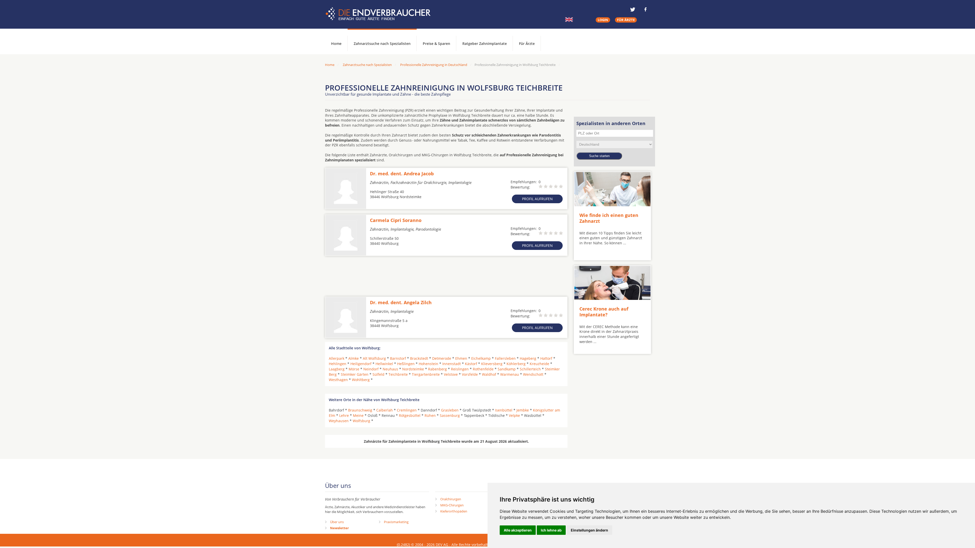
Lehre (344, 415)
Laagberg (337, 369)
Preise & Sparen (436, 43)
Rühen (430, 415)
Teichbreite (398, 374)
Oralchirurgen (450, 499)
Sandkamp (507, 369)
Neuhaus (390, 369)
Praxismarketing (396, 522)
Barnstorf (398, 358)
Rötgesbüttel (409, 415)
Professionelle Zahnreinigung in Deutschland (433, 64)
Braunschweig (360, 410)
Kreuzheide (539, 363)
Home (329, 64)
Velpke (514, 415)
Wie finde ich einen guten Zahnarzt (608, 218)
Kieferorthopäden (453, 511)
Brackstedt (419, 358)
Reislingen (460, 369)
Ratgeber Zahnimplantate (484, 43)
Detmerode (441, 358)
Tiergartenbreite (426, 374)
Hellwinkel (384, 363)
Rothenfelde (483, 369)
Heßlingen (406, 363)
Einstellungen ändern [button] (589, 530)
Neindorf (371, 369)
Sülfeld (378, 374)
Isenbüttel (503, 410)
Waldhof (489, 374)
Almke (353, 358)
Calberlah (384, 410)
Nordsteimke (413, 369)
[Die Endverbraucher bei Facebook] (645, 9)
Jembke (522, 410)
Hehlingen (337, 363)
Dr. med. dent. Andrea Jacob (402, 173)
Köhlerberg (516, 363)
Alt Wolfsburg (374, 358)
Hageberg (528, 358)
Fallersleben (505, 358)
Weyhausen (339, 420)
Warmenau (509, 374)
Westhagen (338, 379)
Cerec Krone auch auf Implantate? (603, 312)
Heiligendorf (360, 363)
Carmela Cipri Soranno (395, 220)
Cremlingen (407, 410)
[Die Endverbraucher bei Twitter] (632, 9)
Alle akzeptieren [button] (518, 530)
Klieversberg (491, 363)
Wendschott (533, 374)
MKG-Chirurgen (452, 505)
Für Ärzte (527, 43)
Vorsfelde (470, 374)
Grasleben (450, 410)
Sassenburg (450, 415)
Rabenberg (437, 369)
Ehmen (461, 358)
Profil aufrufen (537, 198)
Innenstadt (451, 363)
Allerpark (336, 358)
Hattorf (546, 358)
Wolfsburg (361, 420)
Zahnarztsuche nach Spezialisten (382, 43)
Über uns (337, 522)
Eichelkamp (481, 358)
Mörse (354, 369)
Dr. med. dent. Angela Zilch (401, 302)
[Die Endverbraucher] (382, 14)
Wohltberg (361, 379)
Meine (358, 415)
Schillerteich (530, 369)
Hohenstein (428, 363)
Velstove (451, 374)
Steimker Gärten (354, 374)
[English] (569, 19)
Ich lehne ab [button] (551, 530)
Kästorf (471, 363)
